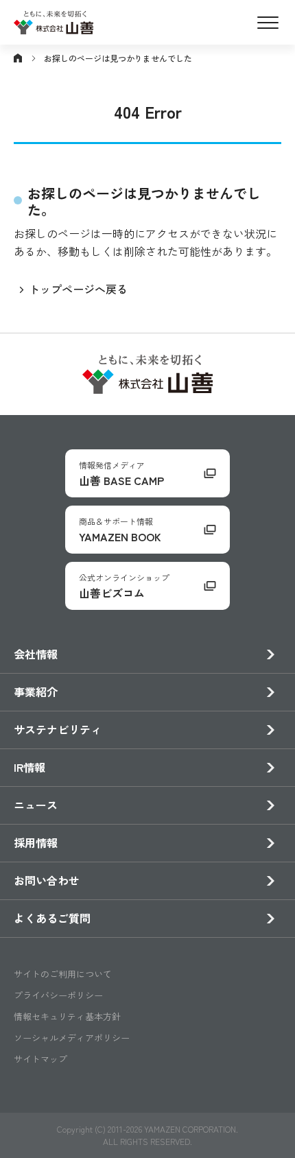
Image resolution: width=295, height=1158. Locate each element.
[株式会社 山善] (53, 25)
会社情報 (36, 654)
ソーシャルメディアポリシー (72, 1037)
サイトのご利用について (63, 973)
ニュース (36, 804)
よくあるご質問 (52, 918)
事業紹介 (36, 691)
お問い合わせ (47, 880)
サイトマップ (40, 1058)
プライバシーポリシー (58, 995)
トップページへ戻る (78, 289)
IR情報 (29, 767)
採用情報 (36, 842)
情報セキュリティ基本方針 (67, 1016)
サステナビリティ (58, 729)
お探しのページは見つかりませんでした (118, 58)
